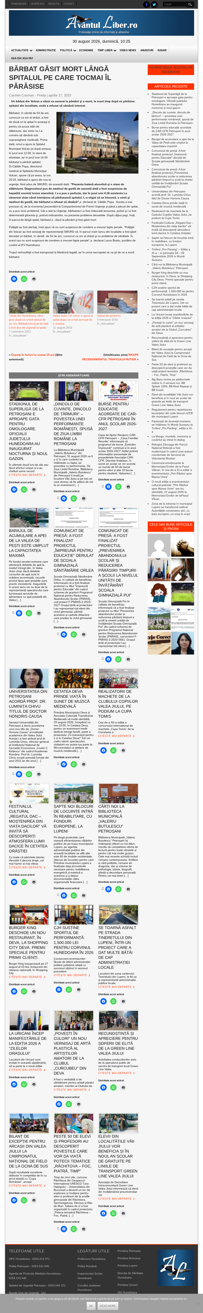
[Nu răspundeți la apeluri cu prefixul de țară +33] (182, 570)
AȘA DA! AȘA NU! (22, 58)
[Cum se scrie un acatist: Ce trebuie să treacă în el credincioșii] (182, 545)
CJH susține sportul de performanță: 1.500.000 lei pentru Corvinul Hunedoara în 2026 (173, 291)
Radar (162, 50)
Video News (128, 50)
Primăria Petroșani (129, 1250)
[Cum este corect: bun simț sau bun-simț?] (159, 643)
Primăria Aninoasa (129, 1258)
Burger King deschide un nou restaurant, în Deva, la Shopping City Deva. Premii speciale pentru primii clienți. (172, 278)
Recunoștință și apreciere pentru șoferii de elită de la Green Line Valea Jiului (172, 341)
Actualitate (20, 50)
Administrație (46, 50)
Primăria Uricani (128, 1284)
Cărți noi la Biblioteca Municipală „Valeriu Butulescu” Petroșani (172, 266)
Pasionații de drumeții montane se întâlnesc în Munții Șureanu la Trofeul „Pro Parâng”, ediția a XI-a (172, 426)
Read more (108, 1305)
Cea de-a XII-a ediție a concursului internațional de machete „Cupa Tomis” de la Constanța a (116, 727)
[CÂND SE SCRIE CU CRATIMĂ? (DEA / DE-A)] (159, 594)
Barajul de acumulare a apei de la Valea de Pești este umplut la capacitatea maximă (173, 143)
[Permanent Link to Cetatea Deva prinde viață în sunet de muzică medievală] (58, 764)
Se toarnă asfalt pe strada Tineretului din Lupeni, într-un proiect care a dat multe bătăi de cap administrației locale (172, 304)
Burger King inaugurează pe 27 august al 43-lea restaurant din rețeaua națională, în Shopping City (28, 968)
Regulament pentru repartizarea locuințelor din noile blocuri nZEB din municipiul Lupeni (172, 413)
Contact (69, 4)
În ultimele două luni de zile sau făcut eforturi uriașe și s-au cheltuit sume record (28, 468)
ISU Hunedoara (127, 1292)
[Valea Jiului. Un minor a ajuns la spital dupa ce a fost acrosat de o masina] (73, 302)
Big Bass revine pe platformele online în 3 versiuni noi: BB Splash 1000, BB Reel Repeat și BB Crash (172, 384)
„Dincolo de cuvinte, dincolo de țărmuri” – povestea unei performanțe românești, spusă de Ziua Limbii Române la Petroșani (172, 117)
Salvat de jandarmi (109, 315)
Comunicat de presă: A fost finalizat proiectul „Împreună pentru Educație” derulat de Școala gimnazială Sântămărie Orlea (171, 157)
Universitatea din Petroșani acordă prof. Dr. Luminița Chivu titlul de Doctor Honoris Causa (171, 195)
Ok (91, 1305)
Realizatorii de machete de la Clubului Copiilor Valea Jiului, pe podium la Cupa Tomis (172, 214)
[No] (198, 1303)
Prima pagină (18, 4)
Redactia (53, 4)
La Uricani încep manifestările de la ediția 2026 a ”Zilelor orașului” (172, 316)
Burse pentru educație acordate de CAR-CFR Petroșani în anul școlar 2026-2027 (171, 131)
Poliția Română (87, 1266)
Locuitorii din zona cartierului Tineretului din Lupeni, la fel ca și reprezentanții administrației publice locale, (117, 978)
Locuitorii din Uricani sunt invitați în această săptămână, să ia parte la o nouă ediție (27, 1062)
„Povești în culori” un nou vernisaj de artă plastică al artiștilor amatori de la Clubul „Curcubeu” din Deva (172, 328)
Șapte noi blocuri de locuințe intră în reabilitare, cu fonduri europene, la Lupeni (172, 241)
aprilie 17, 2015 (60, 95)
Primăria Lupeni (127, 1265)
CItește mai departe (25, 474)
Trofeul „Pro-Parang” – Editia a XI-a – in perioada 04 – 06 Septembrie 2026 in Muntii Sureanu (171, 254)
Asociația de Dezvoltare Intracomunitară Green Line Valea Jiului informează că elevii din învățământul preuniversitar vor (118, 1188)
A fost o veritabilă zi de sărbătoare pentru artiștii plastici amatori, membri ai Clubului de (74, 1082)
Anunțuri (146, 50)
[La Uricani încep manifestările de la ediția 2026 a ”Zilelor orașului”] (159, 570)
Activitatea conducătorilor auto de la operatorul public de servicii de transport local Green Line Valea (118, 1064)
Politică (66, 50)
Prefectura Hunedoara (91, 1258)
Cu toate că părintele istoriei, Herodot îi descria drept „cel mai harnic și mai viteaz (27, 860)
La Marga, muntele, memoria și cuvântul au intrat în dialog (171, 438)
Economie (86, 50)
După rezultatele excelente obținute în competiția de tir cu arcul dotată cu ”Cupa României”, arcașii (28, 1177)
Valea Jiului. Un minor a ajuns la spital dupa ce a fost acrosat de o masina (73, 319)
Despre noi (37, 4)
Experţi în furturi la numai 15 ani (33, 354)
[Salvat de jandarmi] (117, 302)
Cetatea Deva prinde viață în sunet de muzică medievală (170, 204)
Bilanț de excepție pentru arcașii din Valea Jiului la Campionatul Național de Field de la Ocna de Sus (172, 354)
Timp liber (105, 50)
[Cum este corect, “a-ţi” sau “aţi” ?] (159, 545)
